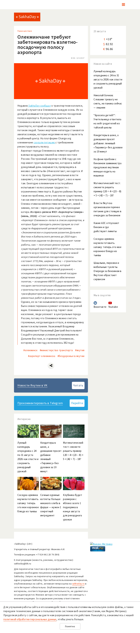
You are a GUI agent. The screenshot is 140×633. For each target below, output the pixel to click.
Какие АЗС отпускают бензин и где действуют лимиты (106, 227)
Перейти (77, 403)
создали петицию (44, 142)
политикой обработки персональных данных (30, 619)
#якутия (80, 350)
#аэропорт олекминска (41, 356)
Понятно (70, 626)
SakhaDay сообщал (39, 105)
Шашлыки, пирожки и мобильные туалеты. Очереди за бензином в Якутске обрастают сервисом (108, 271)
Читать (78, 385)
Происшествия (24, 31)
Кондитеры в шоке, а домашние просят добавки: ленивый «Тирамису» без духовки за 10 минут (108, 143)
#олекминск (30, 350)
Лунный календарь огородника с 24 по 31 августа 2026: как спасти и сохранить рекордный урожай (108, 79)
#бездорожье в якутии (71, 356)
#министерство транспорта (56, 350)
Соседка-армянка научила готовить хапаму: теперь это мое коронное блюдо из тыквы (107, 247)
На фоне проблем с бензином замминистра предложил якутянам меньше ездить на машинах (107, 167)
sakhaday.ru (78, 583)
